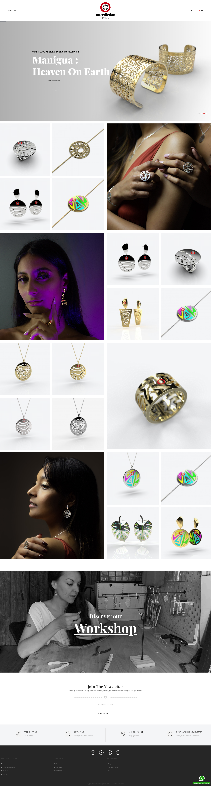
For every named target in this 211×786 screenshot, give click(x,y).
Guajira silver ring (23, 148)
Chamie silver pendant (78, 422)
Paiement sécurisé (9, 767)
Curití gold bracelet (78, 148)
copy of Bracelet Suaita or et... (187, 312)
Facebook (93, 752)
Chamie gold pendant (24, 367)
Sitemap (111, 771)
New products (60, 764)
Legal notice (112, 764)
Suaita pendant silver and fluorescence (132, 477)
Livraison (6, 764)
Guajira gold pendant (78, 367)
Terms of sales (113, 767)
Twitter (101, 752)
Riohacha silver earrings (24, 203)
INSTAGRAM (59, 771)
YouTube (110, 752)
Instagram (118, 752)
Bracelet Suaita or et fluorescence (78, 203)
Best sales (58, 767)
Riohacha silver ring (187, 257)
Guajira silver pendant (23, 422)
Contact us (6, 771)
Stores (5, 774)
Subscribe (103, 713)
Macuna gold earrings (132, 312)
